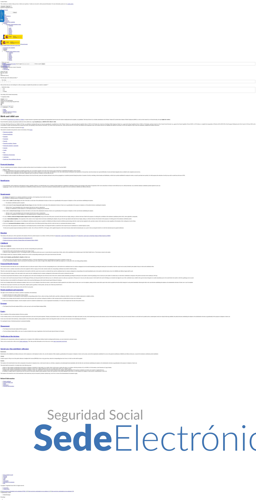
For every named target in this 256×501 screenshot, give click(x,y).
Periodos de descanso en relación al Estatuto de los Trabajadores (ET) (17, 238)
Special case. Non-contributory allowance (12, 159)
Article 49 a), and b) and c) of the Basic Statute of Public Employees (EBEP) (94, 235)
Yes (4, 88)
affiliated (6, 197)
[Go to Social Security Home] (4, 10)
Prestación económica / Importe (9, 143)
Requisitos (5, 136)
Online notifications (23, 341)
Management (5, 326)
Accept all (3, 6)
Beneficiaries (5, 180)
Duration (4, 233)
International (5, 385)
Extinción (5, 148)
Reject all (8, 6)
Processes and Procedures (8, 386)
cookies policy (70, 3)
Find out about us (7, 16)
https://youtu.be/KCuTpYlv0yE (60, 341)
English (12, 51)
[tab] (4, 107)
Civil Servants (6, 20)
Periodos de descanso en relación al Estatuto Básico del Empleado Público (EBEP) (20, 240)
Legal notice (5, 487)
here (23, 127)
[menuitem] (129, 499)
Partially (5, 91)
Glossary (5, 477)
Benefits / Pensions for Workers (9, 111)
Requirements (5, 194)
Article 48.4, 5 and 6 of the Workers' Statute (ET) (65, 235)
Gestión (4, 150)
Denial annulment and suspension (12, 290)
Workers (5, 17)
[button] (128, 72)
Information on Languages (8, 482)
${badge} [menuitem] (6, 494)
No (4, 90)
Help (4, 479)
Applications (6, 157)
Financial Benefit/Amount (9, 264)
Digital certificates (7, 381)
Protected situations (7, 164)
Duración (5, 141)
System (30, 129)
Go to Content (4, 45)
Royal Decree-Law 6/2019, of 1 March (15, 119)
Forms (4, 383)
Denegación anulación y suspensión (10, 145)
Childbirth (4, 243)
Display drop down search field (13, 45)
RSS (4, 483)
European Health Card (8, 382)
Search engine (19, 63)
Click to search (38, 63)
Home (4, 14)
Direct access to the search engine (9, 63)
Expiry (3, 311)
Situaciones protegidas (8, 132)
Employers (5, 19)
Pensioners (5, 18)
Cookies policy (6, 489)
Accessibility (6, 480)
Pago (4, 152)
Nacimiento (5, 138)
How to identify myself (8, 474)
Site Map (5, 476)
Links (4, 478)
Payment (4, 303)
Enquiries (5, 23)
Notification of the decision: (9, 154)
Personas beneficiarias (7, 134)
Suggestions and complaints (9, 22)
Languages (13, 24)
